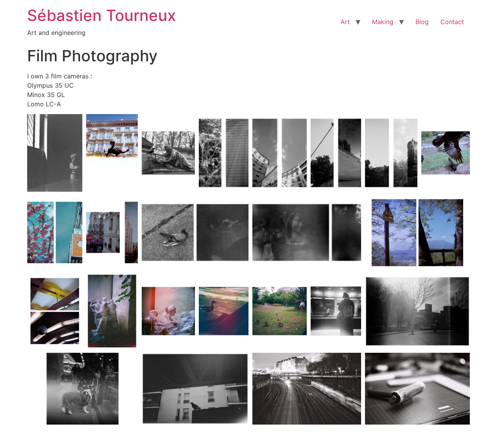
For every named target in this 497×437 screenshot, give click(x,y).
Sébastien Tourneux (101, 15)
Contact (452, 22)
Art (345, 22)
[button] (54, 153)
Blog (422, 22)
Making (382, 22)
